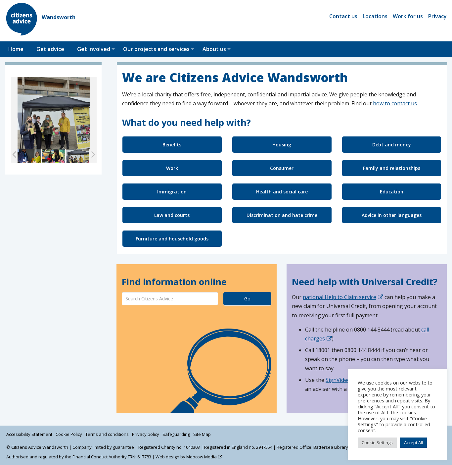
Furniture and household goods (172, 238)
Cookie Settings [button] (377, 442)
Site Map (202, 434)
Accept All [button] (413, 442)
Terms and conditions (107, 434)
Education (391, 191)
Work (172, 168)
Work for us (408, 16)
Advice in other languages (392, 215)
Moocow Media (201, 457)
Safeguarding (176, 434)
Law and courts (172, 215)
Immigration (172, 191)
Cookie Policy (69, 434)
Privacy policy (145, 434)
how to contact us (395, 103)
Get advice (50, 49)
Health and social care (282, 191)
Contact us (343, 16)
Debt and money (391, 144)
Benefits (171, 144)
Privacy (437, 16)
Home (15, 49)
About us (214, 49)
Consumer (282, 168)
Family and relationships (391, 168)
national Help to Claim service (339, 297)
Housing (281, 144)
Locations (375, 16)
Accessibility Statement (29, 434)
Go (247, 298)
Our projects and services (156, 49)
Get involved (93, 49)
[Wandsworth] (21, 33)
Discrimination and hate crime (282, 215)
